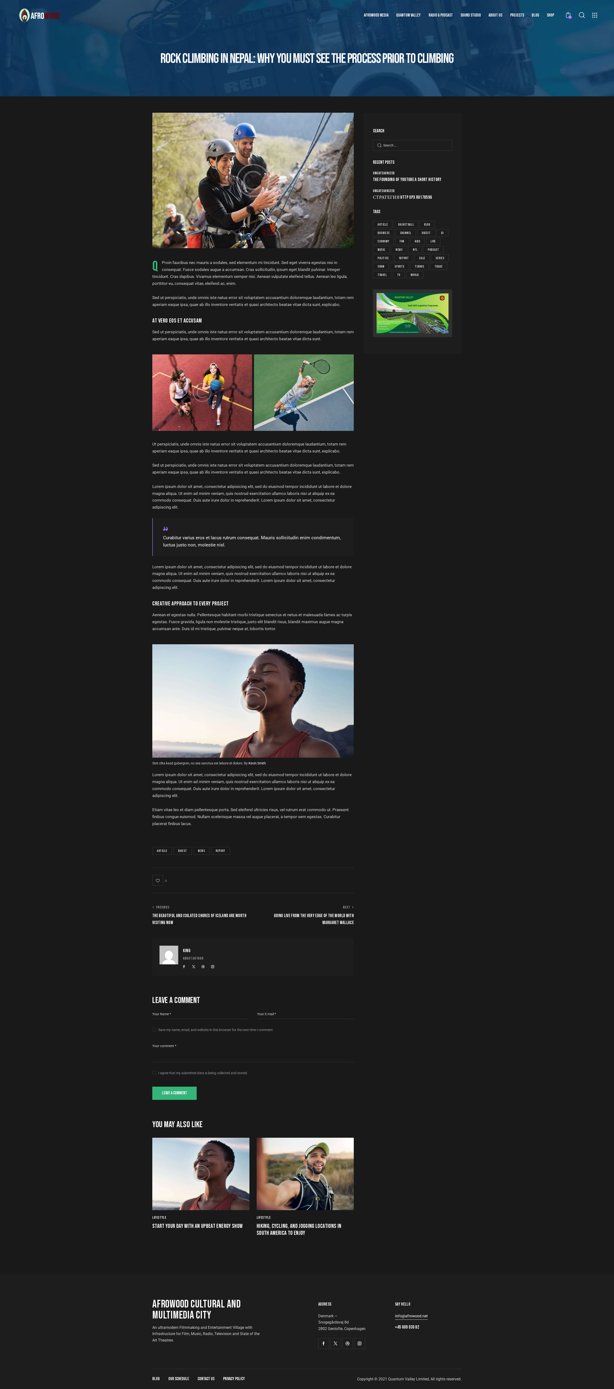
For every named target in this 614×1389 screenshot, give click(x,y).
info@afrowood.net (411, 1316)
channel (405, 233)
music (381, 250)
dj (442, 233)
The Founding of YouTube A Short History (407, 179)
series (440, 258)
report (220, 851)
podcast (433, 250)
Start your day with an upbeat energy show (197, 1226)
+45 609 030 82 (407, 1327)
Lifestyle (159, 1217)
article (162, 851)
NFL (415, 250)
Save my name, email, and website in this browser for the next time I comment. (216, 1030)
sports (399, 266)
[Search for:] (412, 145)
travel (382, 275)
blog (427, 225)
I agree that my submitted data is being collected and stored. (203, 1073)
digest (182, 851)
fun (402, 241)
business (384, 233)
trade (439, 266)
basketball (406, 225)
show (381, 266)
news (201, 851)
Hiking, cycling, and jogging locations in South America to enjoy (299, 1230)
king (186, 951)
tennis (419, 266)
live (433, 241)
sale (422, 258)
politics (383, 258)
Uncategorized (384, 173)
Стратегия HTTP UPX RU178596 (402, 197)
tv (398, 275)
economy (383, 241)
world (415, 275)
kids (417, 241)
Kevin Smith (257, 763)
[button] (159, 880)
